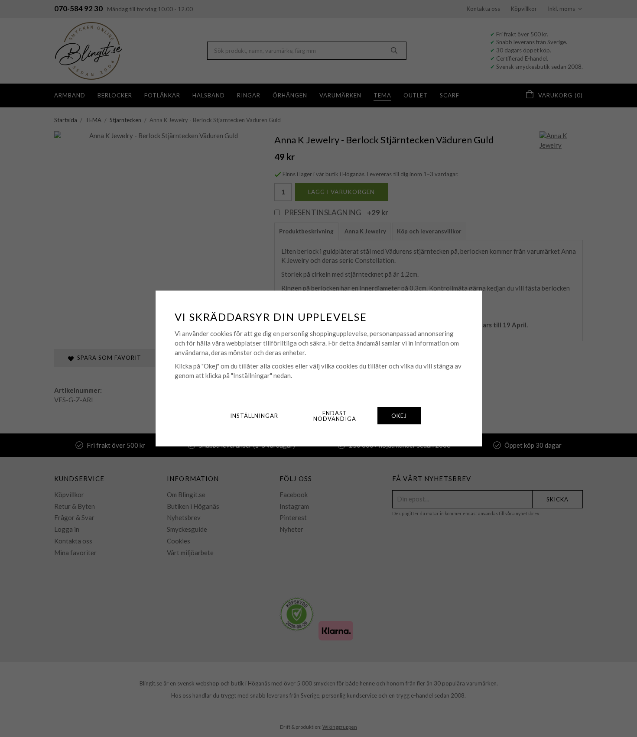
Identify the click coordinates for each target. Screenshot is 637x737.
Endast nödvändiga (334, 416)
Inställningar (254, 415)
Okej (399, 415)
